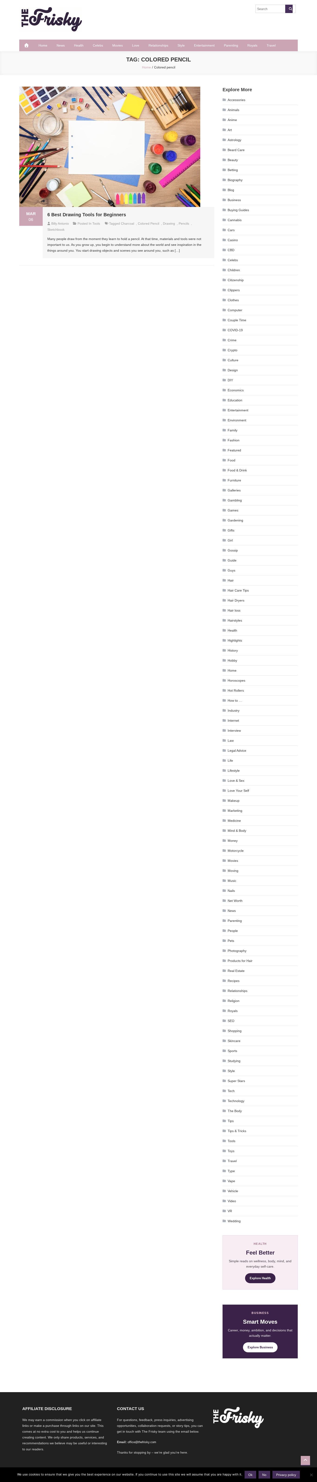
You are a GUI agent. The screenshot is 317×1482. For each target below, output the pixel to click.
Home (43, 45)
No (264, 1475)
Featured (234, 450)
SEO (231, 1021)
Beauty (233, 160)
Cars (231, 230)
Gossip (233, 550)
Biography (235, 180)
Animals (233, 110)
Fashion (233, 440)
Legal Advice (237, 750)
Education (235, 400)
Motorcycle (236, 851)
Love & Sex (236, 780)
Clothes (233, 300)
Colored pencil (148, 223)
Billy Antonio (60, 223)
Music (232, 881)
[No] (311, 1474)
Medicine (234, 820)
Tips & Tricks (237, 1131)
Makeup (233, 800)
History (233, 650)
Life (230, 760)
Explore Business (260, 1347)
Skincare (234, 1041)
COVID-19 (235, 330)
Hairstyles (235, 620)
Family (232, 430)
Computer (235, 310)
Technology (236, 1101)
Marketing (235, 810)
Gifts (231, 530)
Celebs (98, 45)
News (61, 45)
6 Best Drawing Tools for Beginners (86, 214)
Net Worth (235, 901)
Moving (233, 871)
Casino (233, 240)
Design (233, 370)
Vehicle (233, 1191)
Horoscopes (236, 680)
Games (233, 510)
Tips (231, 1121)
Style (181, 45)
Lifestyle (234, 770)
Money (233, 841)
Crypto (232, 350)
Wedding (234, 1221)
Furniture (234, 480)
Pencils (184, 223)
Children (234, 270)
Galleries (234, 490)
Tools (96, 223)
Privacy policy (286, 1475)
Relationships (158, 45)
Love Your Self (238, 790)
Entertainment (204, 45)
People (233, 931)
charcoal (127, 223)
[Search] (289, 9)
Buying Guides (238, 210)
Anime (232, 120)
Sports (232, 1051)
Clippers (234, 290)
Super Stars (236, 1081)
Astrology (234, 140)
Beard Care (236, 150)
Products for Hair (240, 961)
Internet (233, 720)
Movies (117, 45)
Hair (231, 580)
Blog (231, 190)
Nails (231, 891)
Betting (233, 170)
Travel (271, 45)
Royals (252, 45)
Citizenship (236, 280)
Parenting (231, 45)
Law (231, 740)
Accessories (236, 100)
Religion (233, 1001)
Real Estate (236, 971)
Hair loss (234, 610)
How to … (235, 700)
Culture (233, 360)
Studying (234, 1061)
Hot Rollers (236, 690)
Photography (237, 951)
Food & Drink (237, 470)
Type (231, 1171)
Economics (236, 390)
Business (234, 200)
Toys (231, 1151)
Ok (250, 1475)
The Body (235, 1111)
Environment (237, 420)
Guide (232, 560)
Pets (231, 941)
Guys (231, 570)
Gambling (235, 500)
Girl (230, 540)
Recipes (233, 981)
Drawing (169, 223)
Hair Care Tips (238, 590)
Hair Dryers (236, 600)
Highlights (235, 640)
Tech (231, 1091)
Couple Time (237, 320)
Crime (232, 340)
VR (230, 1211)
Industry (233, 710)
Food (231, 460)
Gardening (235, 520)
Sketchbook (56, 229)
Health (79, 45)
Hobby (232, 660)
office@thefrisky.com (142, 1442)
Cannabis (235, 220)
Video (232, 1201)
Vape (231, 1181)
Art (230, 130)
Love (135, 45)
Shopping (235, 1031)
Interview (234, 730)
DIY (230, 380)
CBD (231, 250)
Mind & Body (237, 830)
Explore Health (260, 1278)
